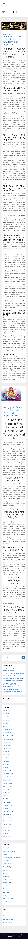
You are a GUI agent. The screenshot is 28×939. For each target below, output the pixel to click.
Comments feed (8, 919)
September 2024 (8, 783)
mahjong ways (7, 879)
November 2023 (8, 814)
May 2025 (6, 758)
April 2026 (6, 723)
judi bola (5, 873)
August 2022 (7, 836)
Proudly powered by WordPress (11, 935)
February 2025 (7, 767)
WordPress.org (7, 922)
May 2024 (6, 796)
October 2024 (7, 780)
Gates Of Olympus (8, 867)
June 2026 (6, 717)
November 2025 (8, 739)
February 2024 (7, 805)
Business (6, 854)
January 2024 (7, 808)
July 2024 (6, 789)
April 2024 (6, 799)
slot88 (5, 895)
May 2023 (6, 833)
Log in (5, 913)
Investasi (6, 870)
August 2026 (7, 710)
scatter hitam (7, 882)
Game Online (7, 864)
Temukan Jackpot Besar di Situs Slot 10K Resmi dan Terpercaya (12, 40)
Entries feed (6, 916)
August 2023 (7, 824)
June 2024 (6, 792)
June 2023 (6, 830)
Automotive (6, 848)
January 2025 (7, 770)
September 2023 (8, 821)
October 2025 (7, 742)
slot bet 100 (6, 892)
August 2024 (7, 786)
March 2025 (6, 764)
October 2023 (7, 818)
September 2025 (8, 745)
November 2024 (8, 777)
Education (6, 860)
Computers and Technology (11, 857)
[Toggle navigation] (3, 4)
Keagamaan (6, 876)
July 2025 (6, 751)
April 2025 (6, 761)
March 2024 (6, 802)
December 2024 (8, 773)
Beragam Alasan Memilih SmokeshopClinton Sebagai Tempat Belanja (11, 684)
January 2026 (7, 733)
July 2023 (6, 827)
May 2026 (6, 720)
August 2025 (7, 748)
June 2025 (6, 755)
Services (5, 886)
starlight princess (8, 898)
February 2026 (7, 729)
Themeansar (16, 936)
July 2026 (6, 714)
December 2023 (8, 811)
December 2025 (8, 736)
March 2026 (6, 726)
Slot (4, 405)
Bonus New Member (9, 851)
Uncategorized (7, 34)
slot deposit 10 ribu (9, 68)
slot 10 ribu (11, 444)
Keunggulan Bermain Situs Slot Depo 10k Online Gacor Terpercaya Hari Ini (13, 411)
